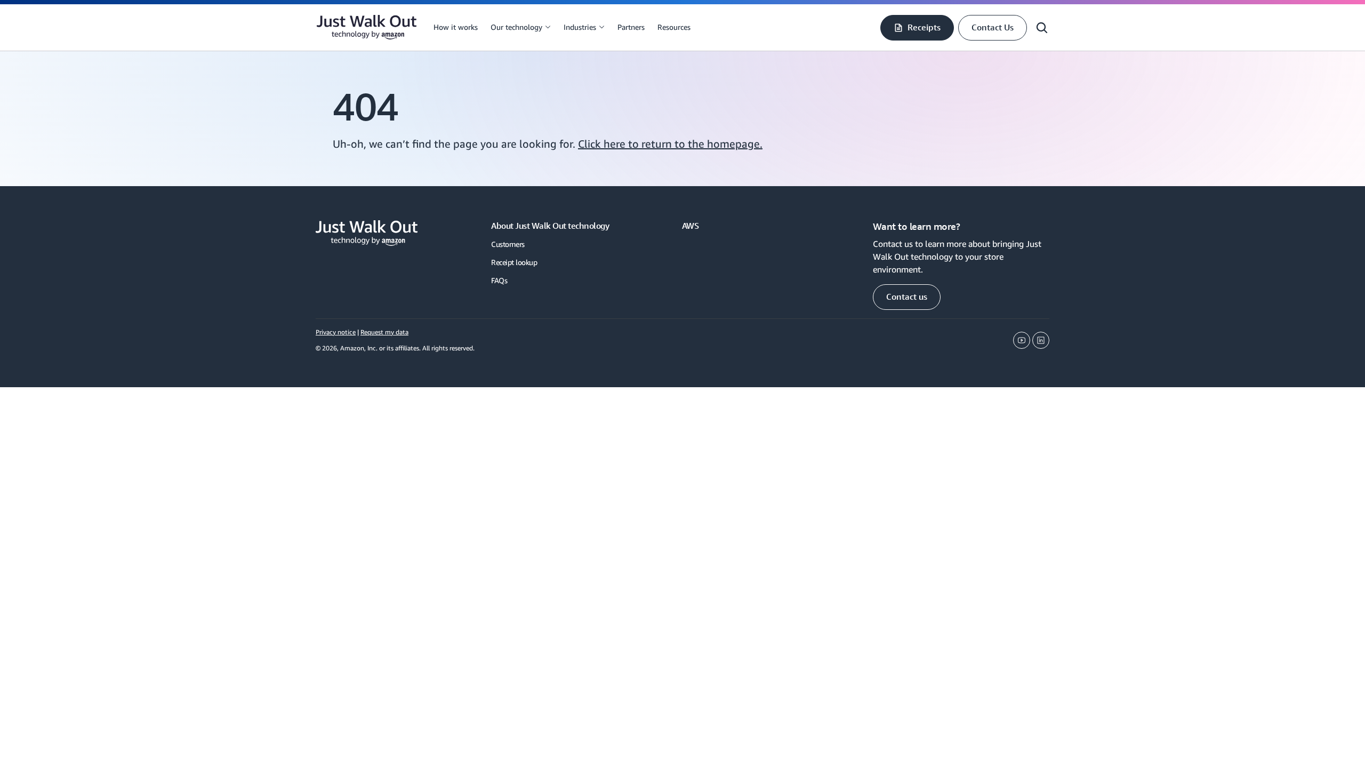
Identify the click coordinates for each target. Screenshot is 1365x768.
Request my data (384, 332)
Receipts (924, 27)
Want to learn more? (916, 226)
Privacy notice (336, 332)
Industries (580, 26)
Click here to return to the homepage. (670, 144)
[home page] (366, 28)
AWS (690, 225)
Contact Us (992, 27)
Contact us (906, 296)
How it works (455, 26)
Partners (631, 26)
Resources (673, 26)
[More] (547, 27)
